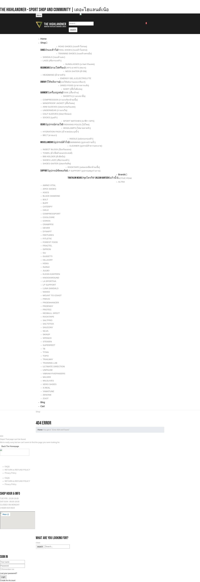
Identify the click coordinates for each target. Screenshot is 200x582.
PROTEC (47, 309)
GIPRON (47, 249)
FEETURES (48, 235)
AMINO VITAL (49, 185)
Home (40, 430)
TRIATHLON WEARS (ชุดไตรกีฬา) (82, 177)
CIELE (46, 210)
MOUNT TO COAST (52, 295)
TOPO (46, 356)
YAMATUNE (48, 391)
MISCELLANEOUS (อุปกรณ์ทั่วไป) (54, 142)
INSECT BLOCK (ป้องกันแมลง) (57, 149)
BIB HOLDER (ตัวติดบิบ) (54, 156)
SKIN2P (46, 334)
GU (44, 253)
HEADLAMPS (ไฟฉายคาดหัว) (77, 128)
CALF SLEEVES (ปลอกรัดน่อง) (57, 114)
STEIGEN (47, 341)
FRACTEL (47, 246)
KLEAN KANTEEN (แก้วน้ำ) (107, 177)
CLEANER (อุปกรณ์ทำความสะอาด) (85, 146)
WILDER (47, 377)
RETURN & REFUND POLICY (17, 470)
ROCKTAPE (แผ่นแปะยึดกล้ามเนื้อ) (84, 167)
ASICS (46, 192)
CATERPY (47, 206)
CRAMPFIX (48, 224)
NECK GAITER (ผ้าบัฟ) (76, 71)
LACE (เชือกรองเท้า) (52, 60)
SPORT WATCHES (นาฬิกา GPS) (78, 121)
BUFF (45, 203)
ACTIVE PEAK (125, 178)
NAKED (46, 292)
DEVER (46, 228)
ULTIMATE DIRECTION (54, 366)
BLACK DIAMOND (51, 196)
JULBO (46, 270)
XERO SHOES (49, 384)
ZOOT (45, 398)
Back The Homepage (10, 446)
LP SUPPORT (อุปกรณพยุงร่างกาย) (84, 171)
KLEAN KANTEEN (51, 274)
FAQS (7, 467)
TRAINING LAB (50, 363)
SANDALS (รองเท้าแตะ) (54, 57)
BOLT (45, 199)
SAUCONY (48, 327)
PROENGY (48, 306)
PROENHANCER (51, 302)
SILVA (45, 331)
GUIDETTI (47, 256)
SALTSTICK (48, 324)
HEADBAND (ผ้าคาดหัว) (54, 75)
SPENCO (47, 338)
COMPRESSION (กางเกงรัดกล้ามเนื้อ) (60, 100)
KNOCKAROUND (51, 278)
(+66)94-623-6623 (7, 508)
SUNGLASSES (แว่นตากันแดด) (80, 64)
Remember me (8, 569)
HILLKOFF (48, 260)
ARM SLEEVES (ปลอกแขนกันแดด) (59, 107)
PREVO (46, 299)
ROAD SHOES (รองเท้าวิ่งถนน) (72, 46)
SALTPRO (47, 320)
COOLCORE (49, 217)
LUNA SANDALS (50, 288)
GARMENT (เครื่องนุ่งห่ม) (51, 92)
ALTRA (121, 182)
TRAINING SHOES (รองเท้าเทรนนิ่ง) (75, 53)
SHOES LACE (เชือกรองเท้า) (56, 160)
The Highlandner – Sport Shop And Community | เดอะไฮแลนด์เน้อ (54, 10)
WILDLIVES (48, 381)
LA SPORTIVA (49, 281)
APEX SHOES (49, 189)
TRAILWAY (48, 359)
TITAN (46, 352)
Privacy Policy (10, 473)
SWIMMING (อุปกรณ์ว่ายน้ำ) (82, 142)
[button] (144, 16)
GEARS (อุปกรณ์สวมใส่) (51, 124)
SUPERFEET (49, 345)
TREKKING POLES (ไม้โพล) (76, 124)
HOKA (46, 263)
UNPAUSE (48, 370)
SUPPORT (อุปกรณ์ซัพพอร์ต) (54, 170)
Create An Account (7, 580)
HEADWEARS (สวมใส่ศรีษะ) (52, 67)
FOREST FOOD (50, 242)
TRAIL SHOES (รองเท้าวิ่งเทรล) (72, 50)
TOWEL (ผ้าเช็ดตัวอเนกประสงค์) (57, 153)
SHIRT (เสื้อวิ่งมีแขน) (72, 89)
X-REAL (46, 388)
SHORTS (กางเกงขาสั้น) (74, 96)
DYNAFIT (47, 231)
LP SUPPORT (49, 285)
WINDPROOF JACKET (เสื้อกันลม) (59, 103)
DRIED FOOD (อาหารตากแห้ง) (74, 85)
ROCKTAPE (48, 317)
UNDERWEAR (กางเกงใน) (55, 110)
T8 (44, 349)
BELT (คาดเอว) (50, 135)
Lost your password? (8, 573)
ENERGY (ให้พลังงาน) (50, 81)
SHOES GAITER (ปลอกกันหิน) (57, 163)
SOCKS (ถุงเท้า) (50, 117)
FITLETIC (47, 238)
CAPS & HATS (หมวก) (75, 68)
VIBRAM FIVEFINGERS (54, 373)
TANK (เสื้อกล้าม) (71, 92)
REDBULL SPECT (51, 313)
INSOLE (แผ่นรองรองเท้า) (81, 139)
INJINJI (46, 267)
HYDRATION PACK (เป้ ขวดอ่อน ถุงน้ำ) (61, 131)
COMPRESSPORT (51, 214)
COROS (46, 221)
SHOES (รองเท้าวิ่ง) (49, 50)
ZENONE (47, 395)
